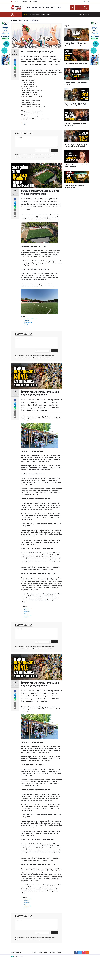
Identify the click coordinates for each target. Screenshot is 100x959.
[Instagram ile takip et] (83, 952)
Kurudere (26, 609)
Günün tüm (84, 14)
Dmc (25, 125)
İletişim (45, 952)
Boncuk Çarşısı (27, 608)
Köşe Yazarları (56, 7)
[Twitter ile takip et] (80, 952)
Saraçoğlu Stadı (28, 322)
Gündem (34, 7)
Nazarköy (26, 616)
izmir (25, 325)
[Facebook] (15, 60)
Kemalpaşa (26, 611)
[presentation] (16, 15)
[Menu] (72, 7)
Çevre (28, 7)
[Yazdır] (15, 73)
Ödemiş (26, 324)
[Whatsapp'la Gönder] (15, 68)
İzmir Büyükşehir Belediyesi (30, 318)
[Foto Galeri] (88, 1)
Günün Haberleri (23, 1)
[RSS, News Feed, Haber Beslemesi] (87, 952)
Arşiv (30, 1)
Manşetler (16, 1)
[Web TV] (85, 1)
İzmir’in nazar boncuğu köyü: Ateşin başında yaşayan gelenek (45, 14)
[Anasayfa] (12, 1)
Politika (41, 7)
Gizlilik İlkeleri (52, 952)
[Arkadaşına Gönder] (15, 70)
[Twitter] (15, 62)
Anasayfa (35, 952)
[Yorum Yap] (15, 76)
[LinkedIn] (15, 65)
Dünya (48, 7)
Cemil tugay (27, 320)
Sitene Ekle (35, 1)
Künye (40, 952)
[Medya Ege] (17, 7)
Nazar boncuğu (27, 615)
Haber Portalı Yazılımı (18, 956)
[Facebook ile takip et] (76, 952)
